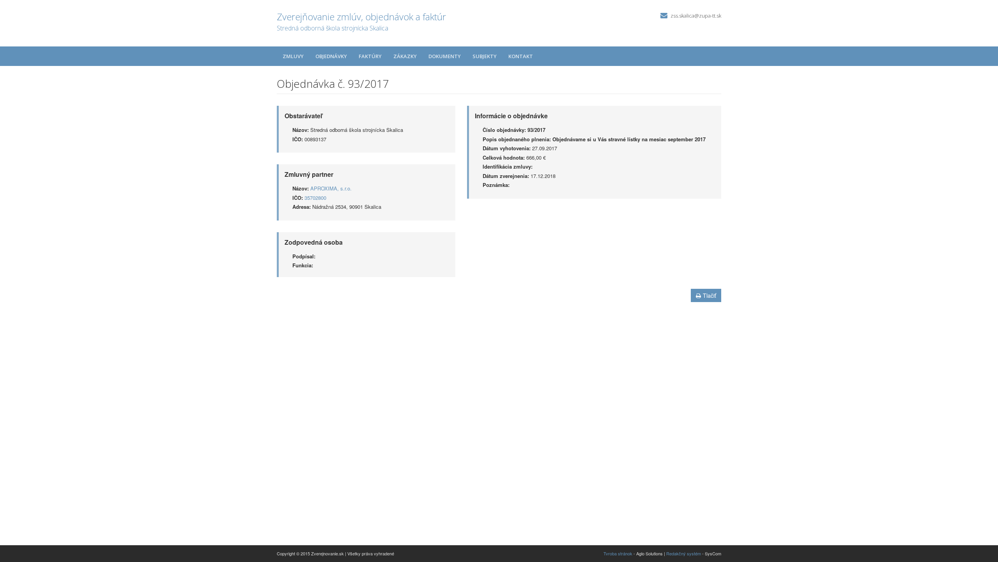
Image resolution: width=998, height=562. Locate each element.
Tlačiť (709, 295)
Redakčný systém (683, 553)
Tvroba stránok (617, 553)
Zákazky (405, 56)
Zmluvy (293, 56)
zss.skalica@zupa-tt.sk (696, 15)
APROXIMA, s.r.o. (331, 188)
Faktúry (370, 56)
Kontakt (520, 56)
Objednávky (331, 56)
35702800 (315, 197)
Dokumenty (444, 56)
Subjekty (484, 56)
